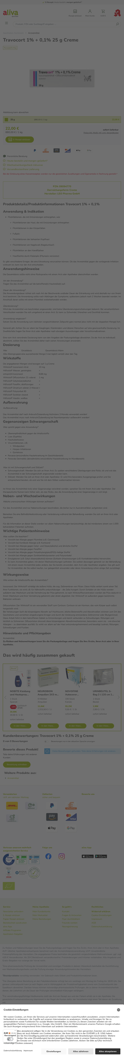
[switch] (10, 1039)
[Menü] (15, 1031)
